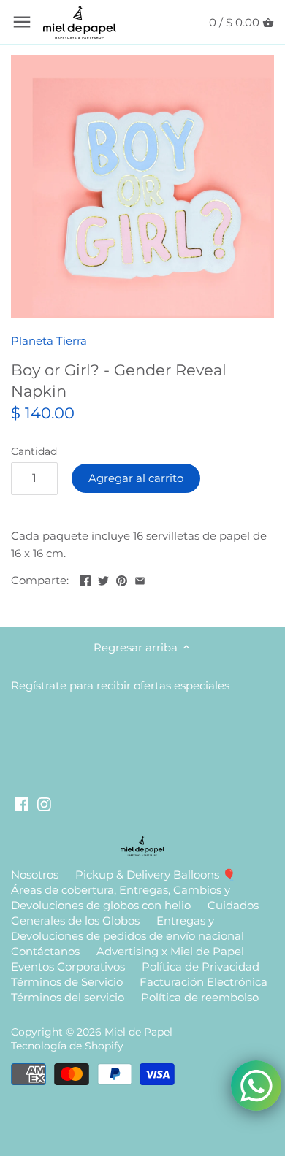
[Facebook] (21, 803)
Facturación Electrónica (203, 982)
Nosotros (34, 874)
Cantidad (34, 451)
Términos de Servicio (67, 982)
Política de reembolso (200, 997)
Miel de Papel (138, 1032)
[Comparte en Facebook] (85, 579)
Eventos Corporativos (68, 966)
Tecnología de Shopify (67, 1046)
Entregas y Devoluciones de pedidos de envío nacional (127, 928)
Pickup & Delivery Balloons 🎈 (155, 874)
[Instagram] (44, 803)
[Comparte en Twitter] (103, 579)
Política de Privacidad (200, 966)
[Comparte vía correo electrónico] (139, 579)
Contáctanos (45, 951)
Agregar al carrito (135, 478)
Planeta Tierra (49, 341)
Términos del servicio (67, 997)
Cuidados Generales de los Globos (135, 912)
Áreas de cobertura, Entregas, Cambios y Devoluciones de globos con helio (120, 897)
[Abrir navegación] (22, 22)
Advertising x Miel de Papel (170, 951)
